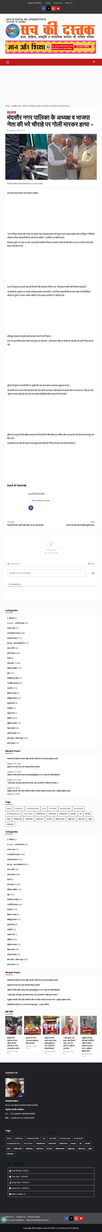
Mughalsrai (78, 808)
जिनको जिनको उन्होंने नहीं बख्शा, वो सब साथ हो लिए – (26, 523)
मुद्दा (8, 673)
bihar (9, 808)
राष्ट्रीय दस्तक (39, 819)
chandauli (19, 808)
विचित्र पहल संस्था (60, 819)
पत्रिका (8, 819)
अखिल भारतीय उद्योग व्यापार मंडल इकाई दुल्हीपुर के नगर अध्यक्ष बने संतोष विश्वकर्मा (33, 775)
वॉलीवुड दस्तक (12, 698)
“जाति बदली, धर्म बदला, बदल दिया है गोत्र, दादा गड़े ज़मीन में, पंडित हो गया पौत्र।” (33, 783)
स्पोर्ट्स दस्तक (11, 733)
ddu (44, 808)
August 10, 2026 (50, 1051)
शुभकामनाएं (11, 703)
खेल (80, 814)
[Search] (94, 62)
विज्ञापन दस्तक (12, 693)
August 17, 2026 (32, 1046)
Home (48, 3)
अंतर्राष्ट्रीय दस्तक (40, 814)
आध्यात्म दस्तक (12, 638)
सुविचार (90, 819)
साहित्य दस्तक (81, 819)
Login (92, 564)
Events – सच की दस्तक (15, 623)
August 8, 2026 (69, 1051)
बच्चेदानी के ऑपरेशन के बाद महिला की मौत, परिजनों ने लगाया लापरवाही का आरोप (32, 758)
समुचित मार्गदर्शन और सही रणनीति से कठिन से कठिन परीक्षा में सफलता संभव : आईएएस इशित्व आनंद (38, 791)
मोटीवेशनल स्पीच (12, 678)
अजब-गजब (11, 628)
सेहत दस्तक (11, 728)
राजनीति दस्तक (11, 112)
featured (52, 808)
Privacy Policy (34, 1217)
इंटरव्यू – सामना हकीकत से (15, 643)
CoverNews (61, 1228)
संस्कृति (9, 708)
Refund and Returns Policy (37, 1220)
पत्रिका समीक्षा (12, 668)
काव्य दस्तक (11, 653)
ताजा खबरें (87, 814)
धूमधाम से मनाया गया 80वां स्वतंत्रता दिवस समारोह (23, 767)
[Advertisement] (51, 84)
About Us (69, 3)
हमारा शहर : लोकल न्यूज (15, 738)
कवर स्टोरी (10, 648)
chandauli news (32, 808)
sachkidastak (36, 493)
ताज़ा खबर (10, 663)
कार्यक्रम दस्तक (63, 814)
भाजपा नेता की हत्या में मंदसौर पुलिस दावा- (80, 523)
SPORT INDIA (28, 814)
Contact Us (57, 3)
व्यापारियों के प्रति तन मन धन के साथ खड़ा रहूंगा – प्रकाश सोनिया (28, 1004)
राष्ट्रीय (9, 688)
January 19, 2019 (15, 130)
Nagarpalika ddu (13, 814)
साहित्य (9, 718)
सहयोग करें (10, 713)
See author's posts (41, 500)
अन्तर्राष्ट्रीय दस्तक (13, 633)
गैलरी (9, 658)
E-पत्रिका (10, 618)
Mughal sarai (65, 808)
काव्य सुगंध (73, 814)
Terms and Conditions (14, 1220)
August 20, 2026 (13, 1051)
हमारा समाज (11, 743)
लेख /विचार (49, 819)
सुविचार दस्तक (12, 723)
